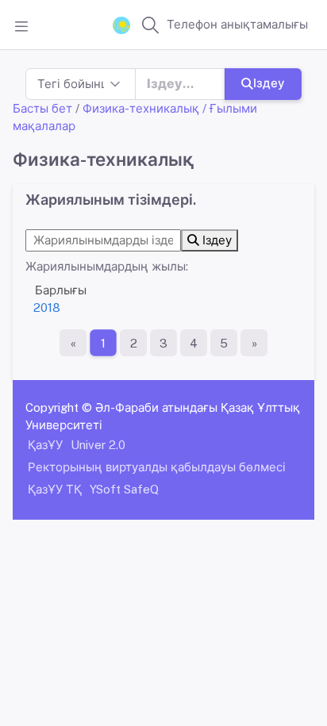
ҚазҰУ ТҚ (55, 489)
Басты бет (42, 108)
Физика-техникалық (141, 108)
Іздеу (269, 83)
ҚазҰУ (45, 444)
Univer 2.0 (98, 444)
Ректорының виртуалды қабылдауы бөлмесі (157, 467)
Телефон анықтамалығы (237, 24)
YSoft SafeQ (124, 489)
